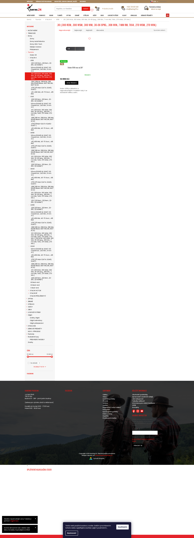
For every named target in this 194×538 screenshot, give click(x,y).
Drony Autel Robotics (37, 41)
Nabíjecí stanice (35, 47)
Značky (30, 342)
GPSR (134, 405)
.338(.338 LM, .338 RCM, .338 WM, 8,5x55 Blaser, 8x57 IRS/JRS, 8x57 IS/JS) (42, 119)
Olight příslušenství (36, 323)
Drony (30, 36)
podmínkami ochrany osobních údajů (143, 440)
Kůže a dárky (107, 414)
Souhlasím (122, 527)
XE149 (32, 169)
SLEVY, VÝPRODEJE (34, 331)
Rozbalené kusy (33, 337)
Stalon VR (33, 55)
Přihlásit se (138, 446)
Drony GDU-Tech (36, 44)
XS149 (32, 246)
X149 (32, 97)
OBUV (30, 310)
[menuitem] (31, 15)
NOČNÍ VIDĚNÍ (32, 30)
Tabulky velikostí (138, 401)
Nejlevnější (78, 30)
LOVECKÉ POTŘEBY (34, 312)
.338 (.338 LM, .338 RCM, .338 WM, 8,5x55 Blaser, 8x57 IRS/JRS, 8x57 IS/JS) (42, 83)
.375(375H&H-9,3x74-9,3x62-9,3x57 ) (41, 125)
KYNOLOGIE (32, 326)
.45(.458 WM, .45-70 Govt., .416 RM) (42, 129)
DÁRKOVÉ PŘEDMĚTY (35, 329)
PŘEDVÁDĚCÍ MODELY (37, 340)
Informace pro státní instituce (143, 403)
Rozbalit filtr (39, 367)
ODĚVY (30, 307)
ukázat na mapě (156, 9)
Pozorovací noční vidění (112, 407)
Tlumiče (31, 52)
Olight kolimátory (36, 320)
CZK (154, 1)
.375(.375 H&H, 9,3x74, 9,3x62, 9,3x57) (41, 88)
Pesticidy (31, 334)
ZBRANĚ (30, 301)
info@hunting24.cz (132, 9)
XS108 (32, 205)
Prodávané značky (109, 418)
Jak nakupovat (137, 399)
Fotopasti (106, 410)
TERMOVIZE (32, 33)
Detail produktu (72, 83)
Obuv (105, 397)
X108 (32, 60)
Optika (105, 405)
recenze (83, 1)
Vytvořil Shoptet (98, 458)
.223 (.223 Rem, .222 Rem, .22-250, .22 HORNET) (41, 64)
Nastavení (71, 533)
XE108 (32, 133)
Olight (30, 315)
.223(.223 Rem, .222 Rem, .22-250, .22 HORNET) (41, 100)
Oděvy (105, 395)
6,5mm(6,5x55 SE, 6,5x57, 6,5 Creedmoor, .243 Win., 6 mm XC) (41, 69)
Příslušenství (34, 49)
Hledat (85, 9)
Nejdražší (89, 30)
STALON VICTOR (35, 291)
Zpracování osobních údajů (142, 397)
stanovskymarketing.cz (103, 455)
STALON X (33, 58)
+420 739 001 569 (132, 7)
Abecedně (100, 30)
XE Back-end (34, 282)
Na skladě (35, 363)
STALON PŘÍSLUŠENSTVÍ (38, 296)
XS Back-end (35, 285)
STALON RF (33, 293)
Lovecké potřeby (109, 399)
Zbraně (105, 401)
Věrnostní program (43, 1)
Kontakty (135, 407)
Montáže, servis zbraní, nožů (65, 1)
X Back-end (34, 288)
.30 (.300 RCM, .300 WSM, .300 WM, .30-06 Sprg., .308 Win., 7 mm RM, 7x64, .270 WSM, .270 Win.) (41, 76)
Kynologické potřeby (110, 412)
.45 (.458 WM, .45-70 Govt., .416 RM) (42, 93)
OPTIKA (30, 299)
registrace (14, 521)
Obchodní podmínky (140, 395)
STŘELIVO (31, 304)
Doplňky (106, 416)
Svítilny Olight (35, 318)
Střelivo (105, 403)
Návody (30, 1)
